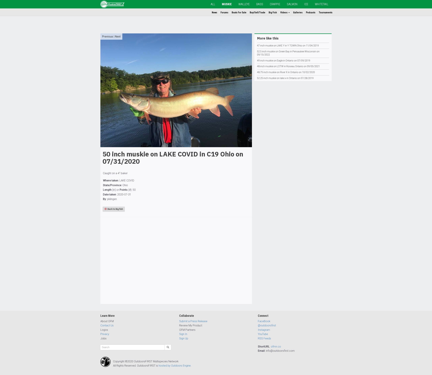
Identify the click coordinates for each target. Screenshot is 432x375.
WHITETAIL (321, 4)
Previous (107, 36)
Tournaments (325, 12)
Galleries (298, 12)
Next (118, 36)
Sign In (183, 334)
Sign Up (183, 338)
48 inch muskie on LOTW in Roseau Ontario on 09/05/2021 (288, 66)
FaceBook (264, 321)
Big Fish (273, 12)
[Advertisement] (176, 265)
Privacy (104, 334)
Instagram (264, 329)
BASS (259, 4)
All (213, 4)
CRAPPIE (275, 4)
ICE (306, 4)
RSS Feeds (264, 338)
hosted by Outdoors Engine (175, 365)
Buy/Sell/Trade (257, 12)
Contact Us (107, 325)
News (214, 12)
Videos (284, 12)
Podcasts (310, 12)
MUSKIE (227, 4)
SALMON (292, 4)
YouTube (263, 334)
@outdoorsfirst (267, 325)
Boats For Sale (239, 12)
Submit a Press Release (193, 321)
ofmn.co (276, 346)
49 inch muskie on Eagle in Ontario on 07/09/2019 (283, 60)
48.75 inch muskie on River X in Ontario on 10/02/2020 (286, 72)
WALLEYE (244, 4)
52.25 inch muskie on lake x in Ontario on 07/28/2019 (285, 78)
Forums (224, 12)
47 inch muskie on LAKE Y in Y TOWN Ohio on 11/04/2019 (288, 45)
